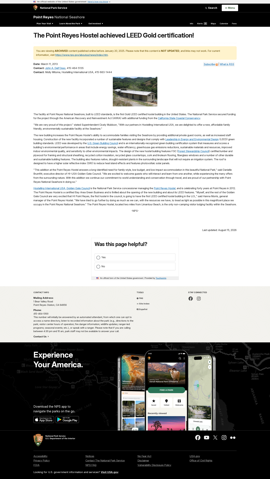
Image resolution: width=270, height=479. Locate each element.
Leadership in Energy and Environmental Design (192, 139)
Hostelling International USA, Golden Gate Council (61, 188)
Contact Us (40, 336)
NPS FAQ (90, 465)
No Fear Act (144, 456)
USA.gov (195, 456)
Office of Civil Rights (201, 460)
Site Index (144, 303)
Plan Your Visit (44, 23)
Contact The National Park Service (105, 460)
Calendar (224, 23)
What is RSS (227, 64)
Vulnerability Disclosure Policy (154, 465)
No (103, 266)
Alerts (201, 23)
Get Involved (94, 23)
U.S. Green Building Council (102, 143)
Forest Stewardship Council (193, 151)
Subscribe (209, 64)
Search (212, 7)
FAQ (141, 298)
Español (143, 309)
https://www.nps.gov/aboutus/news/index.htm (81, 54)
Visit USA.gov (109, 472)
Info (191, 23)
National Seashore (59, 17)
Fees (234, 23)
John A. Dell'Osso (55, 68)
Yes (103, 257)
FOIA (36, 465)
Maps (213, 23)
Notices (89, 456)
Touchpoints (161, 278)
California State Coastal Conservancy (179, 118)
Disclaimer (143, 460)
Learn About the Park (69, 23)
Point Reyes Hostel (164, 188)
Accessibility (40, 456)
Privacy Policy (41, 460)
